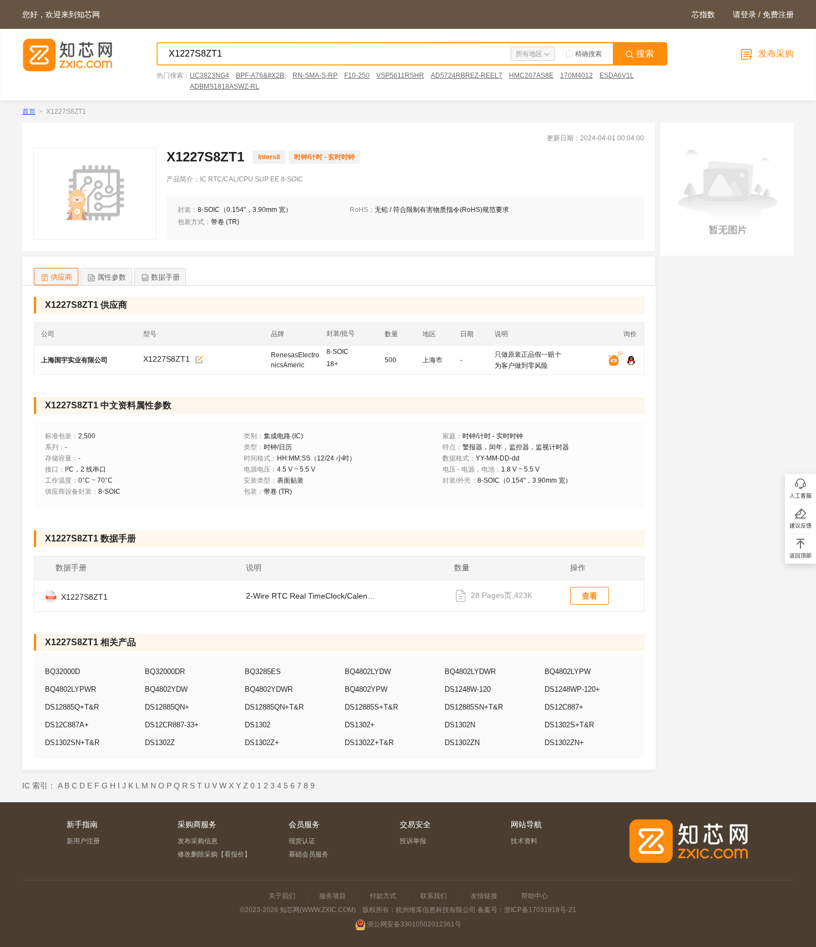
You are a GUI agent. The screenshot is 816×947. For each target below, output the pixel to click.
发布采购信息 (198, 841)
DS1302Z (160, 742)
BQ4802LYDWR (470, 671)
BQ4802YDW (166, 689)
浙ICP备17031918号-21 (540, 910)
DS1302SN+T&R (72, 742)
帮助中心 (534, 896)
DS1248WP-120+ (572, 689)
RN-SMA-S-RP (315, 75)
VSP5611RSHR (400, 75)
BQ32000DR (165, 671)
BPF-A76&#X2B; (261, 75)
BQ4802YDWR (269, 689)
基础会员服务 (309, 854)
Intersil (269, 157)
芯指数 (703, 14)
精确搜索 (588, 54)
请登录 (744, 14)
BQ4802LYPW (568, 671)
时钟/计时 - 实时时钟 (324, 157)
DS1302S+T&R (569, 725)
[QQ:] (631, 361)
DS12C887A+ (67, 725)
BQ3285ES (263, 671)
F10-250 (357, 75)
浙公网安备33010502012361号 (414, 924)
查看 (589, 595)
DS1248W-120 (468, 689)
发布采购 (775, 53)
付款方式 (383, 896)
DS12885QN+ (167, 707)
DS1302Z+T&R (369, 742)
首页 (29, 111)
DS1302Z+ (262, 742)
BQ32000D (62, 671)
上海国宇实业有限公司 (74, 360)
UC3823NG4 (209, 75)
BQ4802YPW (366, 689)
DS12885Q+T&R (72, 707)
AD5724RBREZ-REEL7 (466, 75)
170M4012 (576, 75)
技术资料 (524, 841)
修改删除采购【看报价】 (214, 854)
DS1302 (257, 725)
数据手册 (165, 277)
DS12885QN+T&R (274, 707)
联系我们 (433, 896)
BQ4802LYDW (368, 671)
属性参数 (111, 277)
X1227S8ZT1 (166, 359)
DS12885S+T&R (371, 707)
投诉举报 (413, 841)
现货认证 (302, 841)
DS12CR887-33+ (172, 725)
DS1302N (460, 725)
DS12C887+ (564, 707)
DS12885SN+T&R (474, 707)
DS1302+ (360, 725)
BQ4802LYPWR (70, 689)
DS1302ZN (462, 742)
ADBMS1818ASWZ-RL (224, 86)
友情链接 (484, 896)
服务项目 (332, 896)
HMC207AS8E (531, 75)
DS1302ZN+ (564, 742)
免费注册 (778, 14)
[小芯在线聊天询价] (617, 361)
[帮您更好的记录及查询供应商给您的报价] (199, 360)
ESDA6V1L (617, 75)
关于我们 (282, 896)
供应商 (61, 277)
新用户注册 (83, 841)
